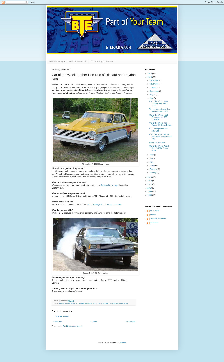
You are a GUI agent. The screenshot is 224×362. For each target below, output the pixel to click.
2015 (150, 74)
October (153, 87)
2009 (150, 191)
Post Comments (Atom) (72, 326)
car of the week (91, 303)
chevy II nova (103, 303)
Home (94, 322)
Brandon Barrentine (158, 219)
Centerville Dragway (110, 185)
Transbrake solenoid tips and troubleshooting (159, 110)
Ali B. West (154, 211)
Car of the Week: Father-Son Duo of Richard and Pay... (160, 136)
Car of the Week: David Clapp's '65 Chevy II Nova (158, 103)
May (152, 158)
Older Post (130, 322)
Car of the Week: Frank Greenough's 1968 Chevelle (158, 117)
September (154, 91)
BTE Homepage (57, 61)
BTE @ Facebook (77, 61)
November (154, 84)
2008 (150, 195)
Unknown (154, 223)
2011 (150, 184)
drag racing (123, 303)
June (152, 155)
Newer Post (57, 322)
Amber (153, 215)
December (154, 80)
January (153, 173)
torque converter (114, 204)
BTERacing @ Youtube (102, 61)
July (151, 98)
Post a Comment (62, 316)
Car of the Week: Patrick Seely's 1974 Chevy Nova (159, 148)
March (152, 166)
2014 (150, 77)
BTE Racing (80, 303)
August (153, 95)
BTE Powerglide (95, 204)
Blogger (123, 342)
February (154, 169)
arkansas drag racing (67, 303)
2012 (150, 181)
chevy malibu (113, 303)
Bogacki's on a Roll (157, 142)
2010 (150, 188)
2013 (150, 177)
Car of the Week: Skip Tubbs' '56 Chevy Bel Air (160, 124)
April (152, 162)
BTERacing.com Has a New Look (158, 130)
